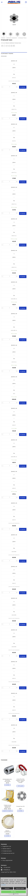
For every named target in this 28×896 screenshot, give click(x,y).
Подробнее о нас (6, 846)
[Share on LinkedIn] (14, 46)
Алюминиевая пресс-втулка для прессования (7, 780)
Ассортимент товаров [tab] (7, 53)
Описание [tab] (4, 56)
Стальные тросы (22, 38)
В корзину (22, 87)
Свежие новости (6, 848)
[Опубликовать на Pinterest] (11, 46)
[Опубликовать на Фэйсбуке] (4, 46)
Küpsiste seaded (20, 888)
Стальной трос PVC (20, 806)
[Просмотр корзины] (26, 2)
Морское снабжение (11, 38)
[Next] (25, 19)
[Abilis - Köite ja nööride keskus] (14, 2)
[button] (2, 2)
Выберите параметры (7, 810)
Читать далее (20, 785)
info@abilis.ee (6, 869)
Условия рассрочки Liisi (8, 853)
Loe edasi (3, 885)
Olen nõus (13, 891)
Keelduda (7, 888)
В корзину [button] (7, 784)
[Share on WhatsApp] (2, 46)
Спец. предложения (7, 860)
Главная (3, 38)
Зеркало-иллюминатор (7, 831)
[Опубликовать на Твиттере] (7, 46)
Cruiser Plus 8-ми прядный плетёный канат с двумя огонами (20, 780)
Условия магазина (7, 851)
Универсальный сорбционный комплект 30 (7, 806)
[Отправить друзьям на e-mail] (9, 46)
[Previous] (3, 19)
